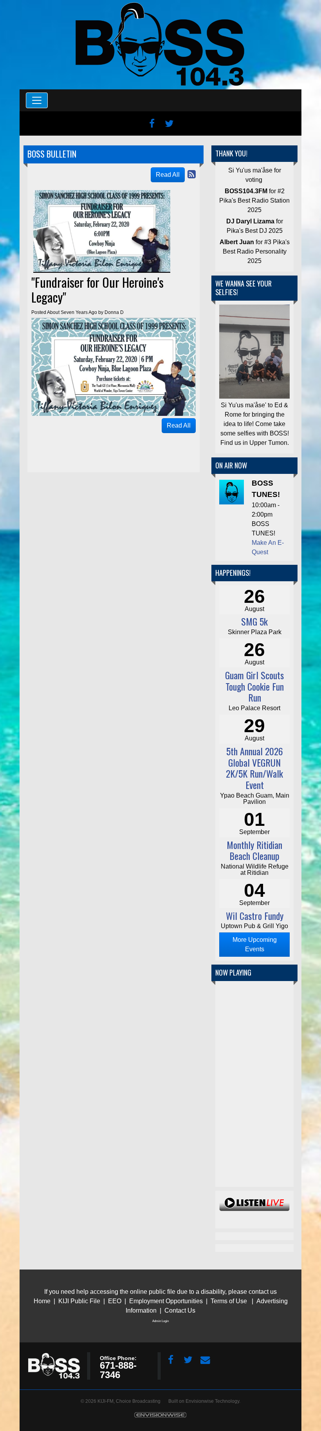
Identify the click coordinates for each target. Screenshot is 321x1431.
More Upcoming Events (255, 944)
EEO (115, 1301)
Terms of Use (229, 1301)
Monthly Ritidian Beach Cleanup (254, 850)
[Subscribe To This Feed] (192, 174)
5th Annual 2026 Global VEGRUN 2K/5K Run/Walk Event (254, 768)
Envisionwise (200, 1401)
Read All (168, 174)
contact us (263, 1291)
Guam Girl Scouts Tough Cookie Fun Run (254, 686)
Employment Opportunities (166, 1301)
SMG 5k (254, 621)
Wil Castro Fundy (254, 916)
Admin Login (160, 1321)
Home (42, 1301)
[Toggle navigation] (37, 100)
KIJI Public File (79, 1301)
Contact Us (179, 1310)
